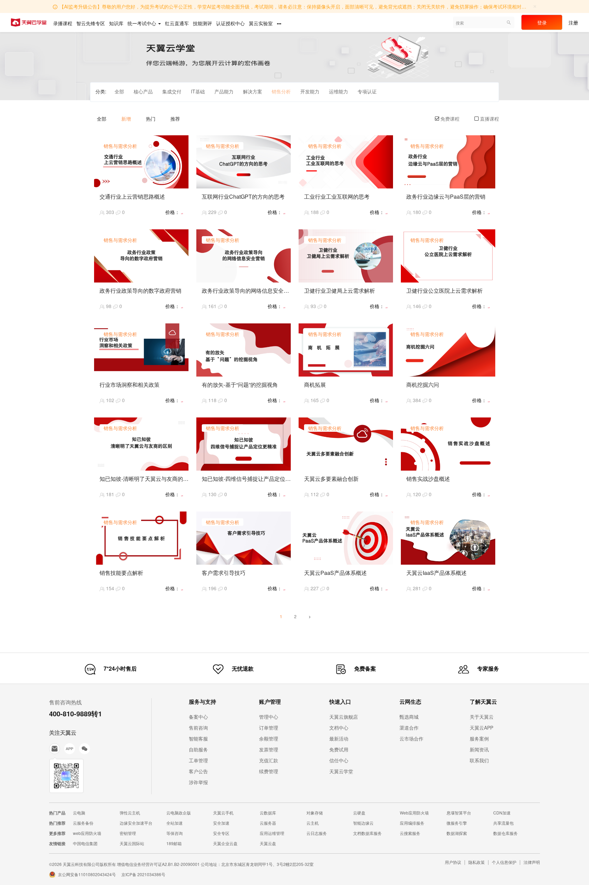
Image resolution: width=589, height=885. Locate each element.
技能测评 (202, 23)
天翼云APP (481, 727)
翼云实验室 (261, 23)
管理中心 (268, 716)
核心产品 (143, 91)
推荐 (175, 118)
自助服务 (198, 749)
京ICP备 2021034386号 (143, 874)
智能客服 (198, 738)
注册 (573, 22)
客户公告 (198, 771)
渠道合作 (409, 727)
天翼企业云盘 (225, 843)
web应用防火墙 (87, 833)
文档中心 (338, 727)
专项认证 (367, 91)
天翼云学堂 (341, 771)
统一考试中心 (142, 23)
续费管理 (268, 771)
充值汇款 (268, 760)
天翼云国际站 (132, 843)
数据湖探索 (457, 833)
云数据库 (268, 812)
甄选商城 (409, 716)
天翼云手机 (223, 812)
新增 (126, 118)
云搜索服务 (410, 833)
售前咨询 (198, 727)
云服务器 (268, 823)
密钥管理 (128, 833)
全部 (119, 91)
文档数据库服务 (367, 833)
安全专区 (221, 833)
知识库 (116, 23)
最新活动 (338, 738)
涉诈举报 (198, 782)
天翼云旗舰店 (343, 716)
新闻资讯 (479, 749)
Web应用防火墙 (414, 812)
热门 (150, 118)
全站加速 (174, 823)
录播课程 (62, 23)
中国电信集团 (85, 843)
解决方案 (252, 91)
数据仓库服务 (505, 833)
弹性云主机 (130, 812)
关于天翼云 (482, 716)
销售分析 (281, 91)
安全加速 (221, 823)
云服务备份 (83, 823)
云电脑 (79, 812)
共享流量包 (503, 823)
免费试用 (338, 749)
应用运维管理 (272, 833)
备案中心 (198, 716)
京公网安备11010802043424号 (87, 874)
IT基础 (198, 91)
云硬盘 (359, 812)
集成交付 (171, 91)
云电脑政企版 (178, 812)
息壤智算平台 (459, 812)
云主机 (312, 823)
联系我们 (479, 760)
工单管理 (198, 760)
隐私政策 (476, 862)
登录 (542, 22)
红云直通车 (177, 23)
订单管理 (268, 727)
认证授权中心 (230, 23)
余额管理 (268, 738)
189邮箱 (174, 843)
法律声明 (532, 862)
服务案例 (479, 738)
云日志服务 (316, 833)
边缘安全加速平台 (136, 823)
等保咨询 (174, 833)
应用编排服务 (412, 823)
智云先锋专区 (90, 23)
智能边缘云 (363, 823)
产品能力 (223, 91)
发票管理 (268, 749)
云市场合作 (411, 738)
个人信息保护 (504, 862)
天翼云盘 (268, 843)
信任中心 (338, 760)
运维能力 (338, 91)
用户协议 (453, 862)
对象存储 (314, 812)
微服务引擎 (457, 823)
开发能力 (309, 91)
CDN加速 (502, 812)
